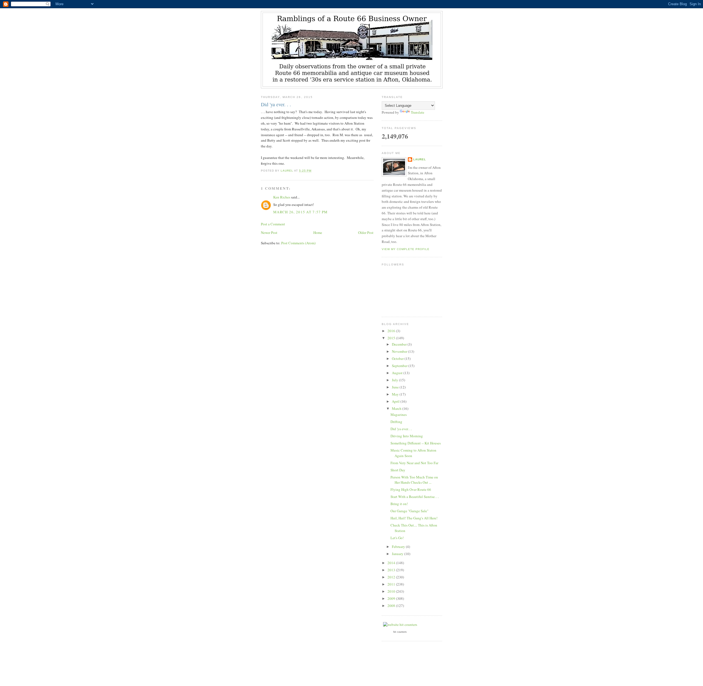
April (396, 401)
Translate (417, 112)
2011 (391, 584)
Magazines (398, 414)
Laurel (419, 159)
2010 (391, 591)
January (398, 553)
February (399, 546)
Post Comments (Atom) (298, 242)
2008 (391, 605)
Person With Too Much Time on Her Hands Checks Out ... (414, 480)
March (397, 408)
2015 (391, 337)
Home (317, 232)
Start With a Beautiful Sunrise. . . (414, 496)
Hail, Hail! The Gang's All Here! (413, 518)
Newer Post (269, 232)
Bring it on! (399, 503)
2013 (391, 569)
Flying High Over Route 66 (410, 489)
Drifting (396, 421)
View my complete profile (405, 249)
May (396, 394)
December (400, 344)
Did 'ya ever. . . (401, 428)
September (400, 365)
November (400, 351)
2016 (391, 330)
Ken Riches (281, 197)
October (398, 358)
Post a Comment (273, 224)
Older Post (365, 232)
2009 (391, 598)
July (395, 379)
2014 (391, 562)
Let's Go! (397, 537)
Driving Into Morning (406, 435)
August (397, 372)
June (396, 387)
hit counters (400, 632)
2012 (391, 577)
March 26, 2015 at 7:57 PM (300, 211)
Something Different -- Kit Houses (415, 443)
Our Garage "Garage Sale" (409, 510)
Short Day (397, 469)
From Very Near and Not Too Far (414, 462)
